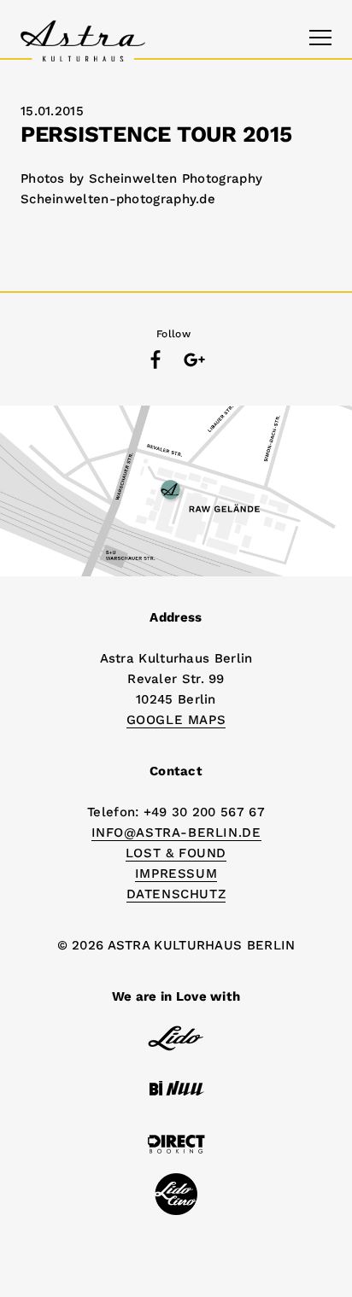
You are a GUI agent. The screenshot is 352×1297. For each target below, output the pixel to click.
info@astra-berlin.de (176, 832)
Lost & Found (176, 853)
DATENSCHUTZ (176, 894)
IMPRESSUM (176, 873)
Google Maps (176, 719)
